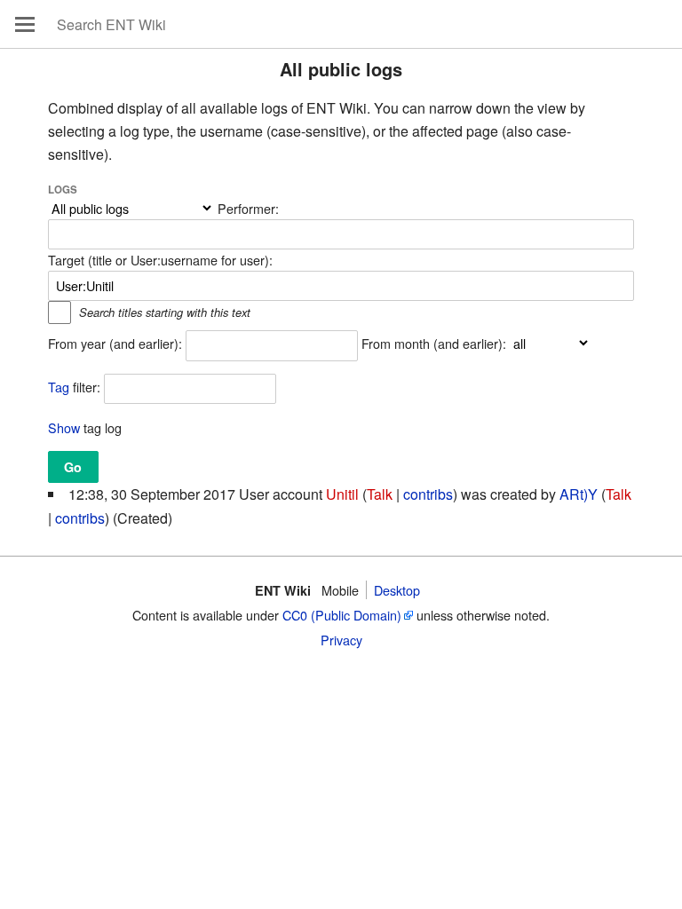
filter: (74, 386)
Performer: (248, 208)
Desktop (397, 590)
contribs (428, 494)
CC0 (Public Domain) (341, 614)
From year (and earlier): (115, 343)
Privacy (341, 639)
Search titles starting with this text (164, 312)
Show (64, 427)
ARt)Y (578, 494)
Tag (58, 386)
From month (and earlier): (433, 343)
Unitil (342, 494)
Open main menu (25, 24)
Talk (380, 494)
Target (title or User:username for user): (160, 259)
